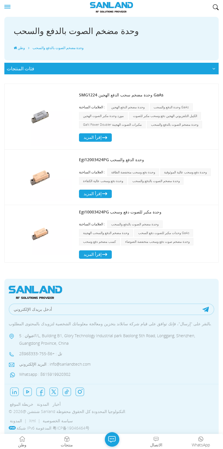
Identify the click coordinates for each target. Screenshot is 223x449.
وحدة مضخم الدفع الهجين (128, 107)
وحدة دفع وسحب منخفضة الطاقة (133, 172)
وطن (21, 47)
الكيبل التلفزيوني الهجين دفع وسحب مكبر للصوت (165, 116)
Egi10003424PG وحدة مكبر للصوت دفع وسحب (120, 212)
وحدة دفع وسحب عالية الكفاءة (103, 181)
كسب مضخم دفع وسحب (99, 241)
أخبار (57, 404)
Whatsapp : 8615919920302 (45, 374)
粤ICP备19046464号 (71, 428)
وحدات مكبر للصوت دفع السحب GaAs (163, 233)
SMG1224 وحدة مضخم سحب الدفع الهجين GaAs (121, 95)
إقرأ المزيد (93, 137)
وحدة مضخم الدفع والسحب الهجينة (106, 233)
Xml (32, 420)
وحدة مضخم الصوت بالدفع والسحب (174, 124)
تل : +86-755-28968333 (40, 353)
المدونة (43, 404)
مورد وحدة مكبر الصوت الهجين (103, 116)
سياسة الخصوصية (58, 420)
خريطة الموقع (21, 404)
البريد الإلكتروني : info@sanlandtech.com (55, 364)
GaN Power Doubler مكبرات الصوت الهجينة (112, 124)
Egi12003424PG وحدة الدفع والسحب (111, 159)
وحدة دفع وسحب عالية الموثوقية (185, 172)
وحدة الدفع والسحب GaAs (171, 107)
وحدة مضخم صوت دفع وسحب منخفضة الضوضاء (157, 241)
